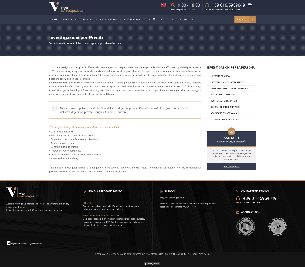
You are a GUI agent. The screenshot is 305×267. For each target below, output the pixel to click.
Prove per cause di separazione (227, 82)
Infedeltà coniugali (220, 76)
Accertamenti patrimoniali (224, 113)
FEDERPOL (88, 203)
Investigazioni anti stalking (225, 119)
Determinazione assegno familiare (229, 88)
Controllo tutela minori (223, 101)
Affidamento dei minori (222, 94)
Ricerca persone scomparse (225, 107)
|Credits (206, 254)
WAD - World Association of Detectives (101, 215)
